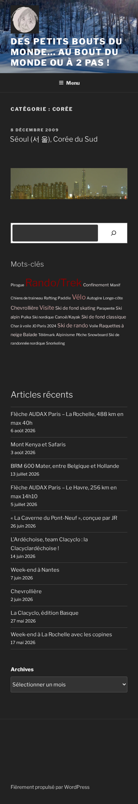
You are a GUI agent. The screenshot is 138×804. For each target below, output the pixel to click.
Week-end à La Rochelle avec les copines (61, 634)
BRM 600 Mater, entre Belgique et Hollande (65, 466)
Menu (73, 83)
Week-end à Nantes (35, 570)
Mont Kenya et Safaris (38, 444)
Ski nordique (43, 317)
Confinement (96, 284)
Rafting (50, 298)
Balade (30, 334)
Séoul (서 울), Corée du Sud (54, 139)
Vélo (79, 297)
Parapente (106, 308)
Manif (115, 285)
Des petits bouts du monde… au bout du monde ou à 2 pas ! (66, 52)
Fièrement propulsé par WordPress (50, 787)
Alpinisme (65, 334)
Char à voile (21, 326)
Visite (46, 307)
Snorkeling (55, 343)
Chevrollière (24, 308)
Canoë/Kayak (67, 317)
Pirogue (17, 285)
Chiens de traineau (27, 298)
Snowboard (98, 335)
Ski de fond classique (103, 317)
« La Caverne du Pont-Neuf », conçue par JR (64, 518)
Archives (22, 669)
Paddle (64, 298)
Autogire (94, 298)
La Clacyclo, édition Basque (45, 613)
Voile (93, 326)
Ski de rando (72, 325)
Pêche (81, 335)
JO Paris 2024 (44, 326)
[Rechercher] (114, 233)
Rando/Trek (53, 282)
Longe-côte (113, 298)
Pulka (26, 317)
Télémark (46, 335)
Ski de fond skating (75, 308)
